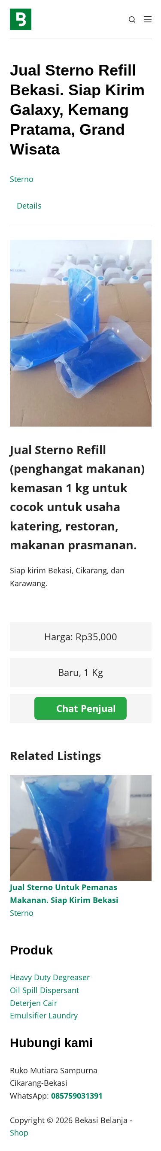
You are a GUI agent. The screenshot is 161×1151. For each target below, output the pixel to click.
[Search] (132, 19)
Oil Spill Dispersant (44, 990)
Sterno (21, 179)
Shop (19, 1132)
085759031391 (77, 1095)
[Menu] (148, 19)
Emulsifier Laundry (44, 1015)
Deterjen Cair (33, 1003)
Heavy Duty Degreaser (50, 977)
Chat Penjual (85, 708)
